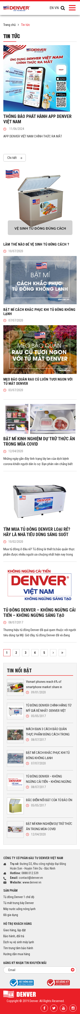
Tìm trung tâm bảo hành (18, 948)
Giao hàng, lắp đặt (14, 930)
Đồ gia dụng (10, 915)
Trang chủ (9, 25)
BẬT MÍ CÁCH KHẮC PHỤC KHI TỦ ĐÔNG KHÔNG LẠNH (48, 755)
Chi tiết (12, 158)
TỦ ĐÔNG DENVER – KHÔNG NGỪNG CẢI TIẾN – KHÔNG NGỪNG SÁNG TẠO (39, 612)
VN (56, 8)
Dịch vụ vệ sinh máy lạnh (18, 942)
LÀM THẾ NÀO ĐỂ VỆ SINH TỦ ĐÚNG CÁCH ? (36, 244)
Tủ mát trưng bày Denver (18, 903)
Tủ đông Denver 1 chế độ (18, 897)
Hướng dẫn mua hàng (16, 954)
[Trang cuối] (62, 652)
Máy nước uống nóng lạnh (19, 909)
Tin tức (25, 25)
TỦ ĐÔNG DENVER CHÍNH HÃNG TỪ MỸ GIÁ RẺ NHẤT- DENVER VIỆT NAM (48, 708)
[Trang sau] (53, 652)
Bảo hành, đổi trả (13, 936)
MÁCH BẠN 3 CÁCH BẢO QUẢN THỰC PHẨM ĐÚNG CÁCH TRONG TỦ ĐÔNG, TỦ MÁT (48, 732)
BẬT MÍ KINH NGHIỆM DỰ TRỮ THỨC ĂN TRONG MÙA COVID (49, 826)
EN (52, 8)
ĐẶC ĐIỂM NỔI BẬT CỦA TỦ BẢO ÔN (49, 800)
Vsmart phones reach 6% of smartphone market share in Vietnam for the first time (44, 685)
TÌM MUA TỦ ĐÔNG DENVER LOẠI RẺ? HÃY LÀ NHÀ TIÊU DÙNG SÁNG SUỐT (36, 532)
